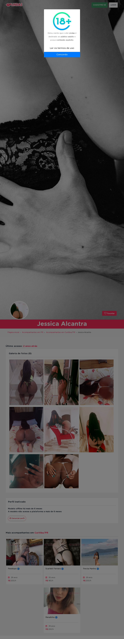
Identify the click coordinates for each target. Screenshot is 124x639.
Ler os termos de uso (62, 48)
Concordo (62, 54)
